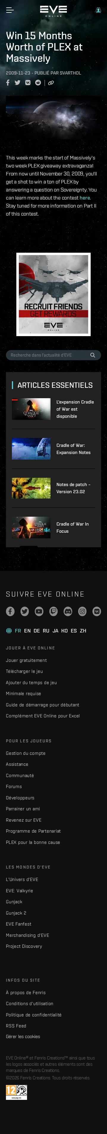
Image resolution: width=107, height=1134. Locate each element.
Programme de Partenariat (33, 831)
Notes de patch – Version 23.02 (73, 488)
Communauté (20, 775)
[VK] (96, 611)
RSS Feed (16, 1025)
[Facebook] (10, 611)
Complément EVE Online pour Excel (43, 715)
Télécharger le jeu (24, 671)
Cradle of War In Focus (72, 527)
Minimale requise (23, 693)
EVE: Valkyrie (19, 890)
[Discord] (68, 611)
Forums (14, 786)
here (85, 197)
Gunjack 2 (16, 912)
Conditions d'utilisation (30, 1003)
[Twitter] (25, 611)
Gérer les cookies (23, 1036)
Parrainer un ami (23, 808)
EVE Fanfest (18, 923)
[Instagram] (82, 611)
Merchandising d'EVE (27, 935)
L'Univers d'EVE (22, 879)
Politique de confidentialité (34, 1014)
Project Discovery (24, 946)
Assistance (17, 764)
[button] (98, 10)
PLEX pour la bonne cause (33, 842)
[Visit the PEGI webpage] (16, 1092)
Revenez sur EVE (23, 820)
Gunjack (14, 901)
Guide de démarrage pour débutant (42, 704)
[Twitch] (53, 611)
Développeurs (20, 797)
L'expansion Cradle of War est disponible (75, 409)
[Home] (53, 15)
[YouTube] (39, 611)
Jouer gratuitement (26, 660)
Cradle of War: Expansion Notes (73, 448)
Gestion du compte (26, 753)
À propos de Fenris (26, 992)
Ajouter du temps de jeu (31, 682)
